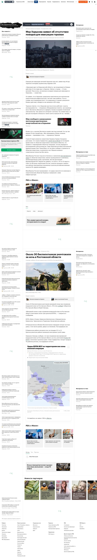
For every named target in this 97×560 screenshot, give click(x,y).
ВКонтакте (35, 525)
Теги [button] (27, 206)
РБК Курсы (66, 549)
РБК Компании (79, 266)
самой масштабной (54, 141)
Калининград (20, 535)
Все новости (6, 31)
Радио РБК (8, 1)
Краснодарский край (21, 537)
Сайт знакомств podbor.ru (69, 546)
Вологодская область (22, 534)
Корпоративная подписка (53, 528)
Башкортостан (20, 532)
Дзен (34, 530)
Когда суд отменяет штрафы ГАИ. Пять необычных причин (85, 35)
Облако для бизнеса (68, 535)
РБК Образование (5, 539)
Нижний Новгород (21, 539)
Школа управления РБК (69, 551)
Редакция (66, 528)
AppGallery (82, 528)
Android (81, 526)
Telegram (35, 528)
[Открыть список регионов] (89, 2)
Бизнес (3, 530)
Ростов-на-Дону (20, 543)
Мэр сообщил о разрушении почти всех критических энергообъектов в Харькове (38, 121)
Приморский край (21, 555)
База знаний (4, 537)
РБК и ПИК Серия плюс (7, 193)
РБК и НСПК (4, 52)
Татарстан (19, 544)
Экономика (4, 526)
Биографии (4, 535)
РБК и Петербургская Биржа (8, 501)
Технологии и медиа (6, 297)
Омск (18, 530)
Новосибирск (20, 528)
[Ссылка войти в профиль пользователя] (94, 1)
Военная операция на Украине (33, 28)
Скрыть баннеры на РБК (53, 525)
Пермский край (20, 541)
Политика (4, 37)
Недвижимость (79, 31)
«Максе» (49, 418)
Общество (4, 45)
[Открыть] (11, 1)
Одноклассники (36, 526)
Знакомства (66, 544)
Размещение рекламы (69, 530)
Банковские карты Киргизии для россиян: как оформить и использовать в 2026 (85, 264)
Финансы (4, 534)
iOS (80, 525)
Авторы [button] (28, 452)
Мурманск (19, 554)
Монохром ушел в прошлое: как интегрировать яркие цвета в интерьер (85, 28)
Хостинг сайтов (67, 540)
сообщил (60, 306)
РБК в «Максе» (32, 180)
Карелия (19, 552)
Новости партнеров (34, 478)
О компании (66, 525)
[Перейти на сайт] (11, 26)
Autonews (78, 37)
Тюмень (19, 546)
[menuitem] (20, 2)
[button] (89, 2)
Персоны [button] (36, 452)
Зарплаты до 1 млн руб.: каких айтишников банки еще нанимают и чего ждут (84, 272)
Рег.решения (67, 542)
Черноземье (20, 548)
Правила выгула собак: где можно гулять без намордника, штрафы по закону (84, 256)
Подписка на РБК (52, 526)
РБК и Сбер (4, 413)
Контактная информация (69, 526)
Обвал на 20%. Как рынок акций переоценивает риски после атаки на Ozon (85, 43)
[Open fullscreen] (68, 347)
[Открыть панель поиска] (92, 2)
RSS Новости (51, 534)
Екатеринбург (20, 526)
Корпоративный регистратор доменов (70, 538)
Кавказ (18, 550)
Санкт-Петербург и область (23, 525)
